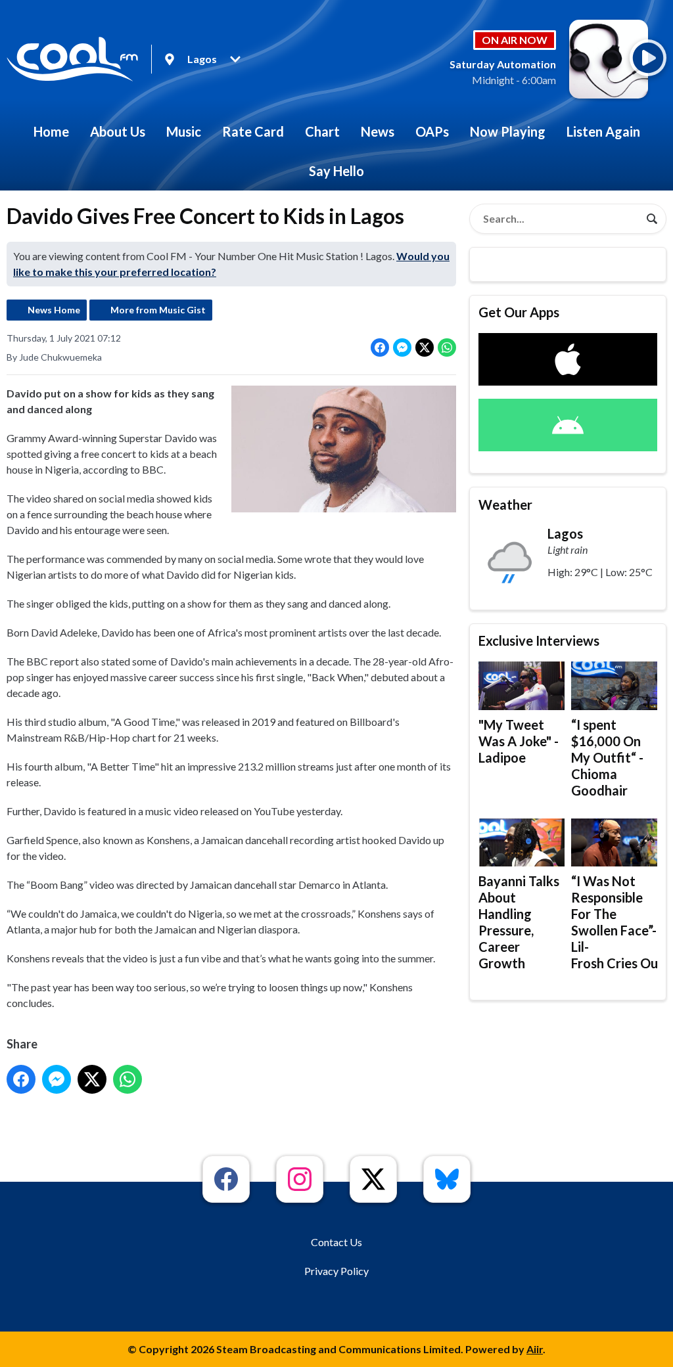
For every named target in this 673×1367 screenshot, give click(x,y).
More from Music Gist (158, 309)
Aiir (534, 1349)
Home (51, 131)
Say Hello (336, 171)
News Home (54, 309)
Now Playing (507, 131)
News (377, 131)
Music (183, 131)
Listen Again (603, 131)
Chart (322, 131)
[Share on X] (424, 347)
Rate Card (253, 131)
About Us (117, 131)
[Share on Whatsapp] (447, 347)
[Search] (652, 219)
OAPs (432, 131)
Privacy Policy (336, 1271)
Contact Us (336, 1242)
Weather (505, 504)
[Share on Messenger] (402, 347)
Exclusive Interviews (538, 640)
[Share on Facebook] (380, 347)
